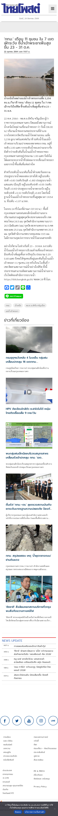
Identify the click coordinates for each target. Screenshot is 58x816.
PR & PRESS (39, 771)
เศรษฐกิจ (7, 752)
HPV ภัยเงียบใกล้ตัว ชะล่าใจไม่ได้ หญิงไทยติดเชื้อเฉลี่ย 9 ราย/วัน (28, 411)
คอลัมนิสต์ (7, 744)
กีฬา (35, 744)
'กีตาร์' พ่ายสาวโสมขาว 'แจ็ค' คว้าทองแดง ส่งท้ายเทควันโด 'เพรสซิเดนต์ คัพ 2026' (33, 652)
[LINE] (53, 720)
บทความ (6, 748)
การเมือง (7, 737)
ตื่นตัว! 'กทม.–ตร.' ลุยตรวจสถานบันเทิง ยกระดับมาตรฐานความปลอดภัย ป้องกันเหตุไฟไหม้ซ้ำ (29, 509)
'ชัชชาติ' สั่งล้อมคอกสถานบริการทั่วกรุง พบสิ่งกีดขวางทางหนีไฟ (28, 609)
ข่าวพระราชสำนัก (10, 756)
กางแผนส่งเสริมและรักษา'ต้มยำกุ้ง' (30, 646)
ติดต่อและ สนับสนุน (42, 778)
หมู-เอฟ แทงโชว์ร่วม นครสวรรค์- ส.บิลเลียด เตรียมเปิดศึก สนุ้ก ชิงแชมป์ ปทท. (32, 660)
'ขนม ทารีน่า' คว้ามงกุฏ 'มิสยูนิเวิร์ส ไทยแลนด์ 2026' (32, 668)
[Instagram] (41, 720)
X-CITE (6, 778)
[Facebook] (4, 720)
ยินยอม (18, 812)
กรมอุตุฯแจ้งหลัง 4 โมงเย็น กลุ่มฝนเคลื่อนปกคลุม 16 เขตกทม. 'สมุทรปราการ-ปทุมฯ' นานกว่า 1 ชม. (26, 362)
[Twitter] (17, 720)
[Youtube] (29, 720)
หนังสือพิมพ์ (8, 759)
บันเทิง (5, 789)
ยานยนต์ (6, 781)
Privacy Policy (40, 786)
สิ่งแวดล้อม (38, 759)
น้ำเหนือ (18, 305)
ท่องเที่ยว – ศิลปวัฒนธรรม (45, 748)
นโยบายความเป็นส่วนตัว (34, 812)
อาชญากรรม (8, 774)
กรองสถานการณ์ (41, 737)
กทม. (8, 305)
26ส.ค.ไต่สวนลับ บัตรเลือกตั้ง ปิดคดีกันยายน (31, 676)
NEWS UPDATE (12, 640)
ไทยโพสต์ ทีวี (8, 793)
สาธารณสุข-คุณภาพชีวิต (13, 785)
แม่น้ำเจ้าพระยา (12, 311)
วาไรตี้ (36, 740)
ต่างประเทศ (7, 770)
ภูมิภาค (37, 756)
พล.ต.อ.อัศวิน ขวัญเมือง (35, 305)
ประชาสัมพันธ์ (39, 752)
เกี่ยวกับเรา (38, 775)
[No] (54, 808)
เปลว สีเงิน (8, 740)
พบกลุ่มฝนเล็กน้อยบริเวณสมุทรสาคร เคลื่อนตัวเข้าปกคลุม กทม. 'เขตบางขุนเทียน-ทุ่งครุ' (27, 457)
